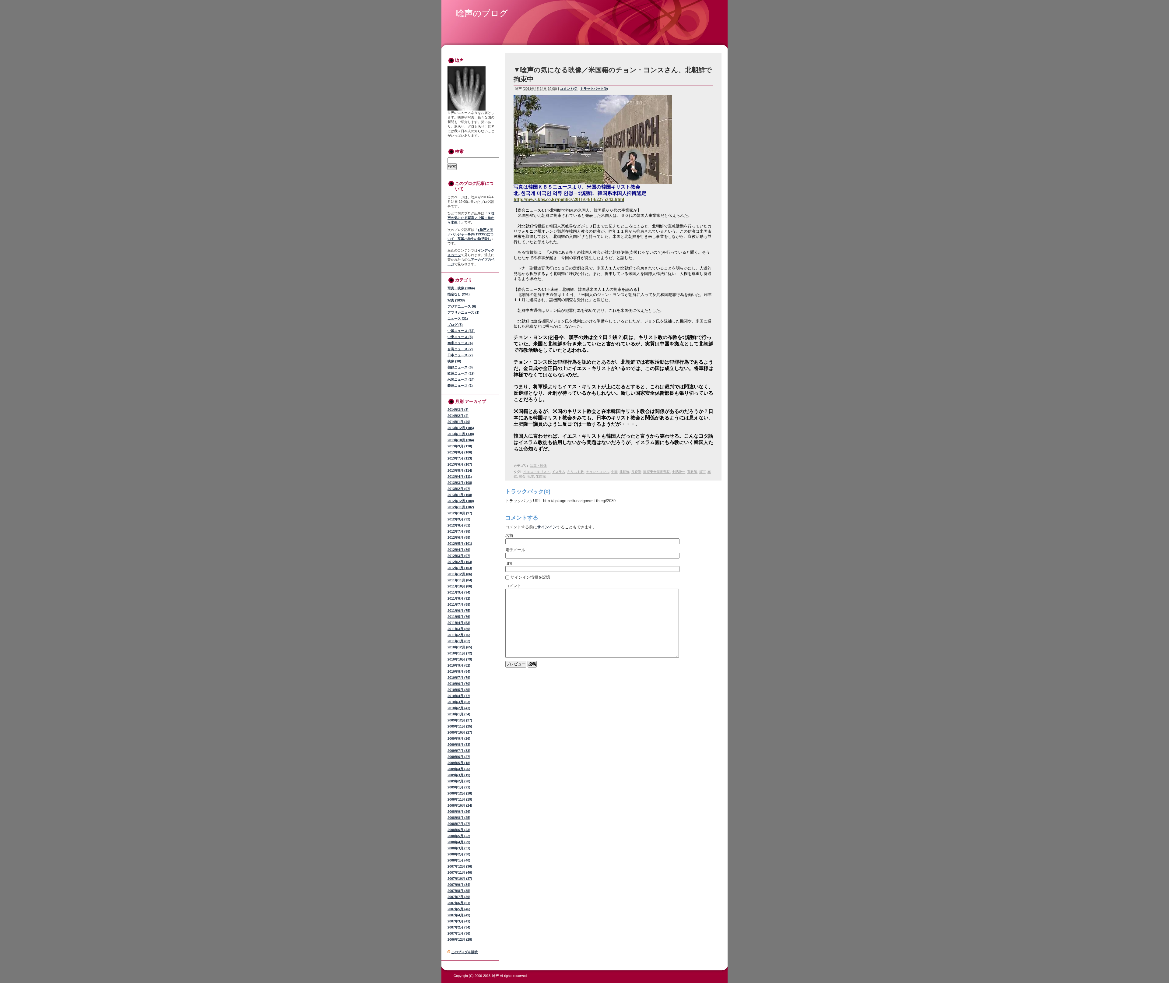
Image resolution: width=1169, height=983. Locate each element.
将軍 (702, 472)
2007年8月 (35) (459, 891)
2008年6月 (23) (459, 830)
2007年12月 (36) (460, 866)
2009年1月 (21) (459, 787)
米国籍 (541, 476)
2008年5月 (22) (459, 836)
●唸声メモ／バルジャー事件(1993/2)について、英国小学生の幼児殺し (470, 234)
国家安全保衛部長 (656, 472)
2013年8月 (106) (460, 452)
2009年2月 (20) (459, 781)
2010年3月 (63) (459, 702)
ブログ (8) (455, 324)
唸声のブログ (482, 13)
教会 (522, 476)
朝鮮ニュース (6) (460, 367)
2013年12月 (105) (461, 428)
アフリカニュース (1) (463, 312)
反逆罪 (636, 472)
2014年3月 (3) (458, 409)
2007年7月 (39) (459, 897)
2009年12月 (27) (460, 720)
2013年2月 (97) (459, 489)
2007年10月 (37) (460, 878)
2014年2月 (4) (458, 416)
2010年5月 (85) (459, 690)
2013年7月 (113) (460, 458)
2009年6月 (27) (459, 757)
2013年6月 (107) (460, 464)
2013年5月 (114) (460, 470)
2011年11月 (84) (460, 580)
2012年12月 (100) (461, 501)
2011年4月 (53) (459, 623)
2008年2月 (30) (459, 854)
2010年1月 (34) (459, 714)
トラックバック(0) (594, 88)
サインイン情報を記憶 (530, 577)
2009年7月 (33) (459, 750)
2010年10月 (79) (460, 659)
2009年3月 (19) (459, 775)
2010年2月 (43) (459, 708)
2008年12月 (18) (460, 793)
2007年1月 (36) (459, 933)
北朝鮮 (625, 472)
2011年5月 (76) (459, 616)
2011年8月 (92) (459, 598)
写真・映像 (538, 465)
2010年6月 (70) (459, 683)
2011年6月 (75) (459, 610)
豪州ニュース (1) (460, 385)
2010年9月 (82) (459, 665)
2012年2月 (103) (460, 562)
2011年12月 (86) (460, 574)
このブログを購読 (464, 952)
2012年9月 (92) (459, 519)
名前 (509, 535)
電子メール (515, 550)
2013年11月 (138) (461, 434)
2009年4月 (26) (459, 769)
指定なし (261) (459, 294)
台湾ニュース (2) (460, 349)
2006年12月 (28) (460, 939)
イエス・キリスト (536, 472)
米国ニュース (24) (461, 379)
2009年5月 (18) (459, 763)
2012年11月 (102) (461, 507)
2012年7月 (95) (459, 531)
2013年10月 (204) (461, 440)
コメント (513, 585)
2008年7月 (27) (459, 824)
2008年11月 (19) (460, 799)
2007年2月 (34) (459, 927)
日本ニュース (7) (460, 355)
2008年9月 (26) (459, 811)
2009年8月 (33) (459, 744)
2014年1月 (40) (459, 422)
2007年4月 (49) (459, 915)
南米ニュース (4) (460, 343)
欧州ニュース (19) (461, 373)
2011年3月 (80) (459, 629)
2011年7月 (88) (459, 604)
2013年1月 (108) (460, 495)
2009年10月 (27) (460, 732)
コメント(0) (568, 88)
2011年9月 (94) (459, 592)
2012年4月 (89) (459, 549)
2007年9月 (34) (459, 884)
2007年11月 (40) (460, 872)
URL (509, 564)
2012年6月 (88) (459, 537)
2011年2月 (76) (459, 635)
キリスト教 (575, 472)
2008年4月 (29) (459, 842)
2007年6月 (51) (459, 903)
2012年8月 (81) (459, 525)
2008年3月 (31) (459, 848)
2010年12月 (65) (460, 647)
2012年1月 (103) (460, 568)
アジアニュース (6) (462, 306)
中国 (614, 472)
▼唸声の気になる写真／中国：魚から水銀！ (471, 217)
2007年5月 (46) (459, 909)
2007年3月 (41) (459, 921)
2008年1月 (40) (459, 860)
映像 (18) (454, 361)
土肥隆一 (678, 472)
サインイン (547, 527)
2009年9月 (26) (459, 738)
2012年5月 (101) (460, 543)
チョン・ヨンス (597, 472)
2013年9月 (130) (460, 446)
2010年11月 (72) (460, 653)
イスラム (558, 472)
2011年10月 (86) (460, 586)
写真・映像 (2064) (461, 288)
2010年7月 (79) (459, 677)
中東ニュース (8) (460, 337)
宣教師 (692, 472)
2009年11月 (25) (460, 726)
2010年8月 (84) (459, 671)
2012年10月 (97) (460, 513)
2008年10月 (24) (460, 805)
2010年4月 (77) (459, 696)
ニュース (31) (458, 318)
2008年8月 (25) (459, 817)
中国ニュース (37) (461, 331)
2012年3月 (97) (459, 556)
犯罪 (530, 476)
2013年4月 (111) (460, 476)
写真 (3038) (456, 300)
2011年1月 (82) (459, 641)
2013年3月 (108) (460, 482)
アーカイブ (475, 401)
